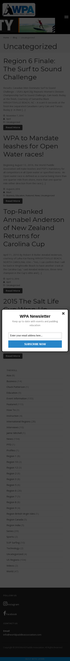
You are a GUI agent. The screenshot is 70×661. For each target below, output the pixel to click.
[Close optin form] (64, 314)
